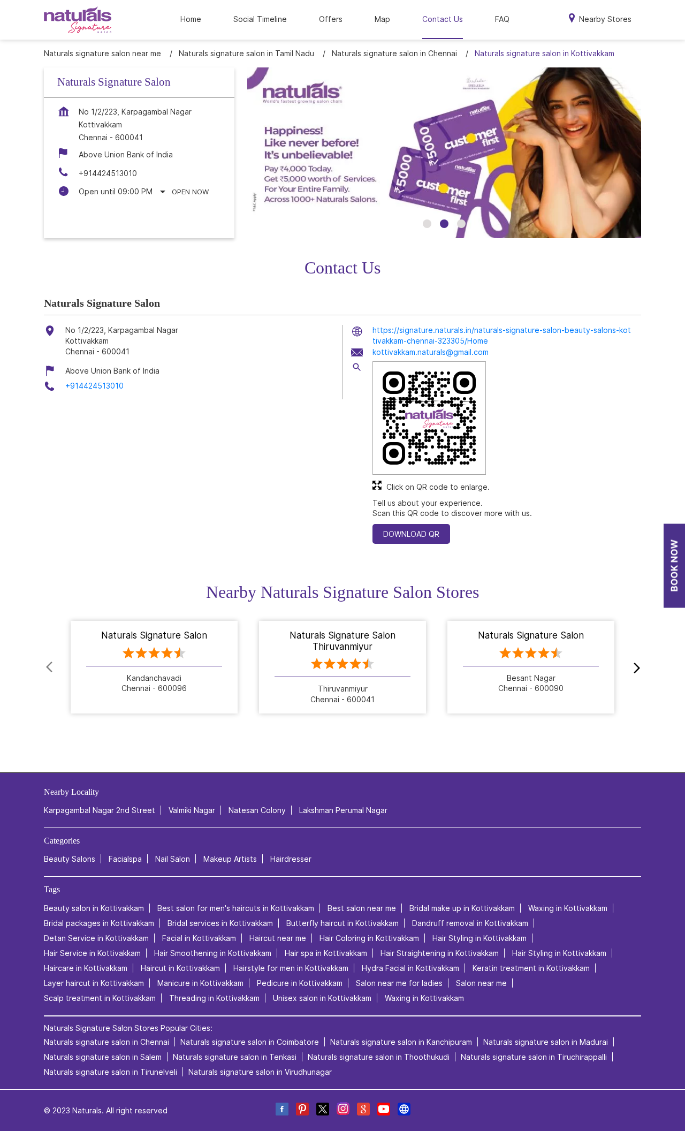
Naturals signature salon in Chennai (106, 1042)
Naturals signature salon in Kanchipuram (401, 1042)
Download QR (411, 533)
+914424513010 (108, 173)
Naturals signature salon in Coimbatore (249, 1042)
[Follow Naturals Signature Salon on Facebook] (281, 1111)
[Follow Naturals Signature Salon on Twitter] (322, 1111)
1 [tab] (427, 223)
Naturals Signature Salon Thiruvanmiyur (342, 641)
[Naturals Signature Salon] (77, 19)
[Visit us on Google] (363, 1111)
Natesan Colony (257, 810)
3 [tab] (461, 223)
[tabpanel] (444, 153)
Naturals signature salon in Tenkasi (234, 1057)
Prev (50, 667)
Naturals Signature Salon (154, 636)
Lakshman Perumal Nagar (343, 810)
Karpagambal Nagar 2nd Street (99, 810)
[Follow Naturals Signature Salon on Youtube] (383, 1111)
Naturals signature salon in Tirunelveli (110, 1072)
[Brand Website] (403, 1111)
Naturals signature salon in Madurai (545, 1042)
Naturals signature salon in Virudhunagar (260, 1072)
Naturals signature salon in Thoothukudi (379, 1057)
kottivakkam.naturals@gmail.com (430, 351)
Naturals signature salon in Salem (103, 1057)
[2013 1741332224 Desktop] (674, 565)
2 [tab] (444, 223)
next (634, 667)
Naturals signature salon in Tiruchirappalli (534, 1057)
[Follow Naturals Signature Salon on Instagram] (342, 1111)
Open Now (190, 191)
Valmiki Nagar (192, 810)
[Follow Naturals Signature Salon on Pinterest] (302, 1111)
